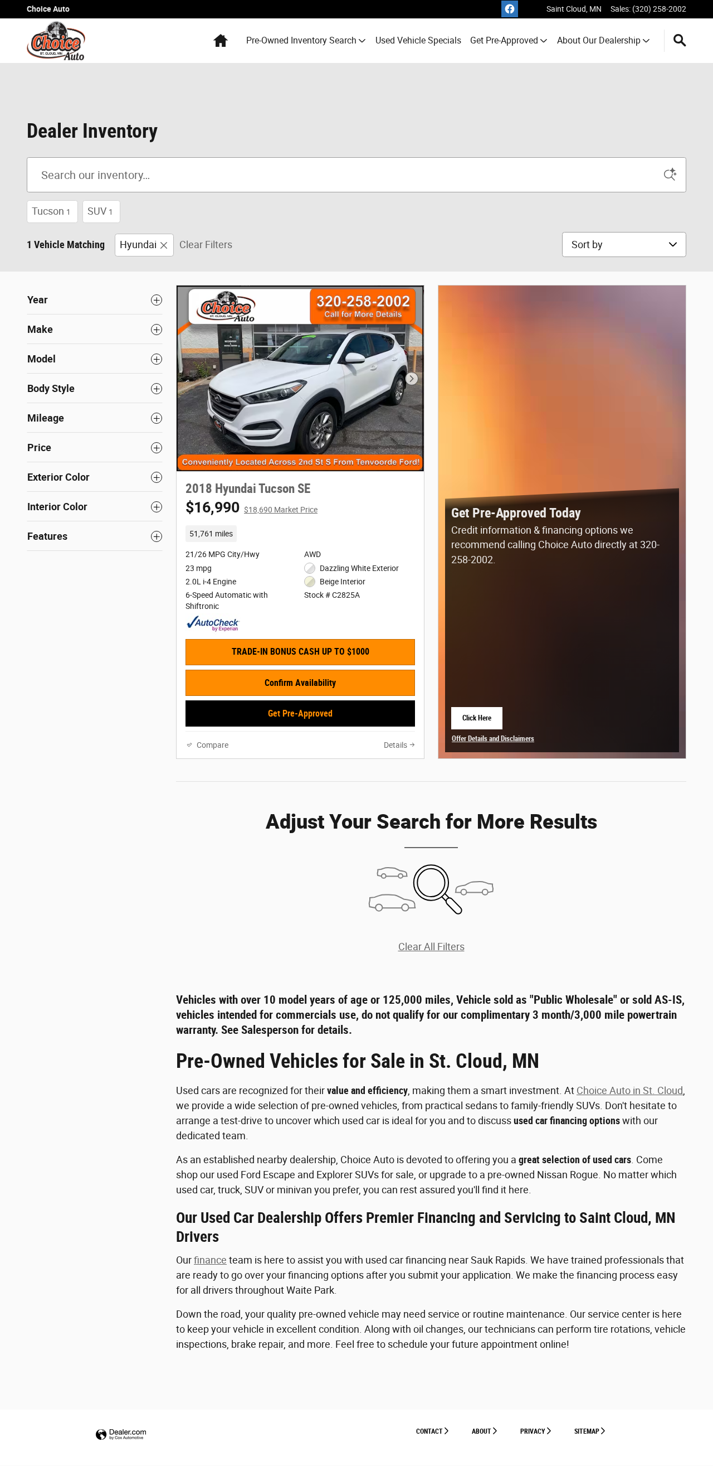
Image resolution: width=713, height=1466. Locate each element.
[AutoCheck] (213, 624)
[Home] (56, 41)
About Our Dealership (599, 40)
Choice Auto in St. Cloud (630, 1090)
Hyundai (138, 244)
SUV (100, 211)
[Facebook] (509, 9)
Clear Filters (205, 244)
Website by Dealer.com (121, 1435)
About (481, 1431)
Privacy (532, 1431)
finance (210, 1260)
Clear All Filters (431, 946)
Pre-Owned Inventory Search (301, 40)
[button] (300, 534)
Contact (429, 1431)
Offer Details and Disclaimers (493, 739)
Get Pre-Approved (504, 40)
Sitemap (586, 1431)
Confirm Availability (300, 683)
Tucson (51, 211)
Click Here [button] (482, 721)
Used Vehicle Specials (418, 40)
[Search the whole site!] (679, 41)
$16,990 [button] (251, 507)
